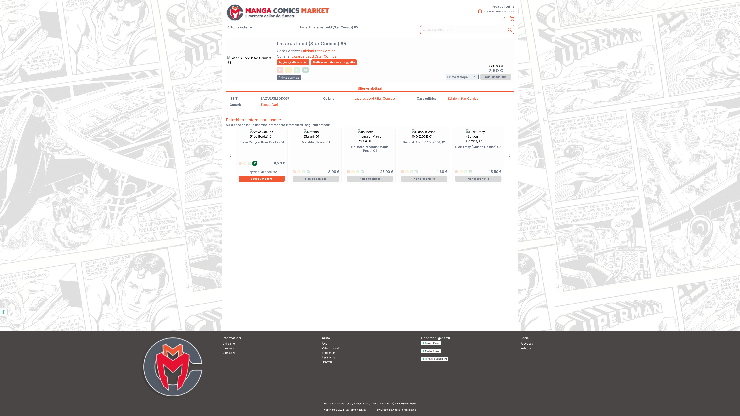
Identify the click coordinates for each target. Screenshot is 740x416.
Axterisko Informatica (404, 409)
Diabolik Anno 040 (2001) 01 (424, 142)
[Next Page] (510, 156)
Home (303, 27)
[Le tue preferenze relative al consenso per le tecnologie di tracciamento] (3, 312)
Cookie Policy (432, 351)
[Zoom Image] (250, 60)
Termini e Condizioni (436, 358)
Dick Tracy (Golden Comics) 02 (478, 147)
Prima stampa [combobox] (457, 77)
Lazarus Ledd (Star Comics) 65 (335, 27)
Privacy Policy (432, 343)
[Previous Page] (230, 156)
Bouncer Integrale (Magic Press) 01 (369, 149)
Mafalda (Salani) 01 (316, 142)
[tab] (370, 89)
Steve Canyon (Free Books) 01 (262, 142)
